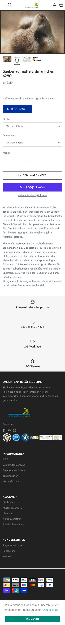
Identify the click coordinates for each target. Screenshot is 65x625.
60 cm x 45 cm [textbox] (14, 126)
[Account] (53, 5)
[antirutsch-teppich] (32, 5)
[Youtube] (9, 430)
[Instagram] (14, 430)
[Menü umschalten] (4, 5)
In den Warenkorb (32, 175)
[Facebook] (4, 430)
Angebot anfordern (13, 545)
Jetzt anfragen (17, 109)
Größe (6, 119)
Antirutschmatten (12, 519)
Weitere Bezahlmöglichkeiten (32, 195)
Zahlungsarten (10, 476)
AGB (5, 459)
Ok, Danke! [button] (32, 618)
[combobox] (32, 126)
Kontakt (7, 556)
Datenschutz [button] (50, 609)
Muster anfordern (12, 508)
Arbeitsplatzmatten (13, 524)
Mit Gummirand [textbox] (14, 142)
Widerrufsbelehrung (14, 465)
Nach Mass (9, 502)
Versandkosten (11, 481)
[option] (32, 32)
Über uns (8, 513)
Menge (7, 153)
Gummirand (9, 135)
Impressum (9, 551)
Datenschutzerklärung (15, 470)
